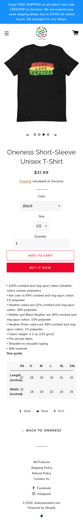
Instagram (43, 494)
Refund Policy (41, 473)
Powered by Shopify (42, 507)
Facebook (43, 488)
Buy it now (40, 267)
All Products (41, 462)
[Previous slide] (28, 135)
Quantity (40, 236)
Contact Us (41, 479)
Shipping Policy (41, 467)
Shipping (25, 181)
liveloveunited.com (47, 503)
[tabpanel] (41, 83)
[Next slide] (55, 135)
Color (41, 196)
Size (41, 216)
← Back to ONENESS (41, 430)
